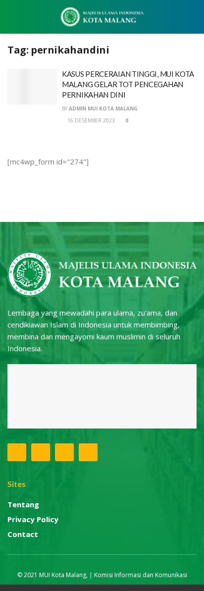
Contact (22, 534)
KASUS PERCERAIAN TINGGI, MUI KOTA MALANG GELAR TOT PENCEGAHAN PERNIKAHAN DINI (128, 84)
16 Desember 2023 (90, 120)
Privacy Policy (32, 519)
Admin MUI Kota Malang (103, 108)
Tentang (23, 504)
